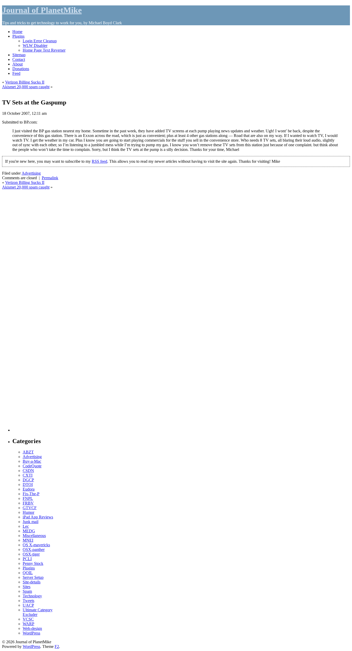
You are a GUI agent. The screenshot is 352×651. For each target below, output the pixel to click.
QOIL (28, 573)
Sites (26, 586)
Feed (16, 73)
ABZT (28, 452)
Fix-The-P (31, 494)
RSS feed (99, 161)
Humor (28, 512)
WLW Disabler (35, 45)
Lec (26, 526)
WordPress (31, 633)
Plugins (18, 36)
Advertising (31, 173)
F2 (57, 646)
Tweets (28, 600)
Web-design (32, 628)
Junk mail (30, 521)
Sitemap (19, 55)
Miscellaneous (34, 535)
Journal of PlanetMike (42, 10)
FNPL (28, 498)
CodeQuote (32, 466)
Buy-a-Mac (32, 461)
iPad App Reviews (38, 517)
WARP (28, 624)
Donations (20, 69)
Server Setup (33, 577)
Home (17, 31)
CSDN (28, 470)
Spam (27, 591)
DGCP (28, 480)
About (17, 64)
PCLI (27, 559)
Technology (32, 596)
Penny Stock (33, 563)
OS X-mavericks (36, 545)
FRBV (28, 503)
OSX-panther (34, 549)
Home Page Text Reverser (44, 50)
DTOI (28, 484)
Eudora (29, 489)
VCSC (28, 619)
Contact (18, 59)
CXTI (27, 475)
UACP (28, 605)
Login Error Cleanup (40, 41)
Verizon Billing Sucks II (24, 82)
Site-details (31, 582)
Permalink (50, 178)
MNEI (28, 540)
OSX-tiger (31, 554)
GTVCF (30, 508)
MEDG (29, 531)
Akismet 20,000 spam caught (25, 87)
